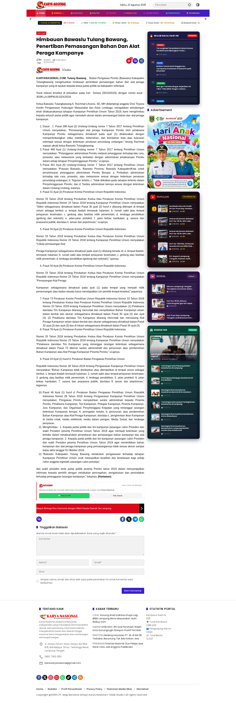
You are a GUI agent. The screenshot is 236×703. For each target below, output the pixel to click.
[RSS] (80, 677)
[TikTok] (68, 677)
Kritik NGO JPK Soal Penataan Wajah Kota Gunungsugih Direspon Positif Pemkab (117, 628)
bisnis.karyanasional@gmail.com (63, 663)
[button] (189, 4)
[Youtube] (56, 677)
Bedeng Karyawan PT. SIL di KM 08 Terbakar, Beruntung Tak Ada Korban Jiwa (117, 637)
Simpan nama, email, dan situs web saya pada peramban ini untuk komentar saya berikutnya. (86, 581)
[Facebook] (122, 519)
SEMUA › (191, 276)
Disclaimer (143, 689)
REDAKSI (47, 60)
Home (39, 689)
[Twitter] (129, 519)
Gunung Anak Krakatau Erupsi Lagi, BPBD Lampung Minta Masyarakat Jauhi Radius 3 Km (115, 618)
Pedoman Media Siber (119, 689)
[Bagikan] (141, 61)
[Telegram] (135, 519)
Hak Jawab (116, 496)
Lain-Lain (41, 33)
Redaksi (52, 689)
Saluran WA (64, 496)
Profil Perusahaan (71, 689)
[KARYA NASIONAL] (51, 4)
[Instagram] (50, 677)
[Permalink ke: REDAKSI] (40, 61)
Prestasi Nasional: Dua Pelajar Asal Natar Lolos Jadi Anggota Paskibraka (118, 645)
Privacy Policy (94, 689)
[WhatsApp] (141, 519)
